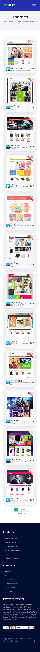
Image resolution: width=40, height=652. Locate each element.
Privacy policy (10, 588)
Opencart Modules (12, 558)
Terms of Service (11, 584)
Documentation (11, 579)
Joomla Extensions (12, 542)
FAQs (7, 575)
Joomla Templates (12, 538)
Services (8, 571)
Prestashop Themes (12, 546)
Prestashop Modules (13, 550)
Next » (25, 510)
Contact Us (9, 592)
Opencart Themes (12, 554)
